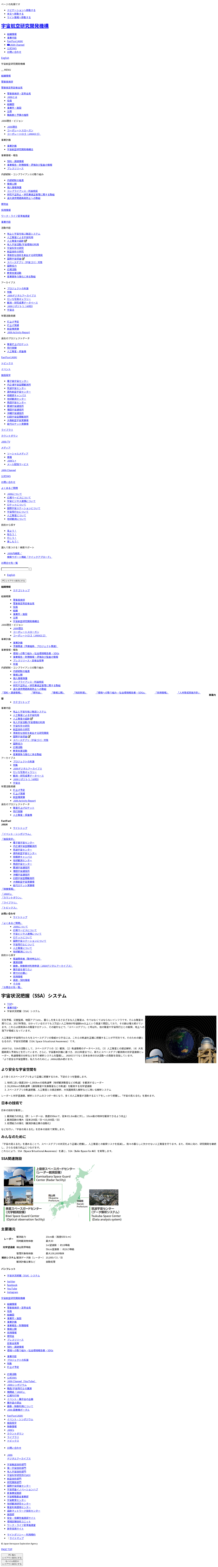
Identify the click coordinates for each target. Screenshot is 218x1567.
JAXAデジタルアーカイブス (21, 295)
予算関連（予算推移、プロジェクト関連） (35, 646)
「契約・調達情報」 (12, 692)
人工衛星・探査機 (16, 351)
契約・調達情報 (15, 161)
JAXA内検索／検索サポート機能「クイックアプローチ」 (29, 555)
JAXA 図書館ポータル (18, 1409)
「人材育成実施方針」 (189, 692)
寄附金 (4, 204)
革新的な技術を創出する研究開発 (25, 255)
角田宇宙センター (16, 402)
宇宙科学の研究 (15, 248)
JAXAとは (12, 97)
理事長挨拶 (7, 81)
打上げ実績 (13, 325)
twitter (11, 1281)
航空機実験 (13, 328)
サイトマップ (16, 1538)
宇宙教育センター (16, 1500)
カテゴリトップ (21, 590)
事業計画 (12, 145)
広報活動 (12, 269)
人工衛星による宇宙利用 (20, 237)
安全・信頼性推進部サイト (21, 1518)
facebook (12, 1285)
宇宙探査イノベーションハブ (22, 1489)
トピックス (7, 363)
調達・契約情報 (21, 980)
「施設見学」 (8, 839)
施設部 (10, 1514)
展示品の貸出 (14, 1402)
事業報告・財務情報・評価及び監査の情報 (29, 165)
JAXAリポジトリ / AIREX (20, 306)
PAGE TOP (6, 1549)
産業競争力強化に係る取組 (21, 276)
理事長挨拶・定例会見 (19, 93)
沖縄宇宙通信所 (15, 413)
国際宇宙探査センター (19, 1486)
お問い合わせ (8, 482)
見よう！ (12, 530)
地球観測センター (16, 399)
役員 (9, 100)
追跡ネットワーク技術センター (23, 1510)
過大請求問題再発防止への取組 (23, 198)
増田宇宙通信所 (15, 409)
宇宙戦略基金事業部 (17, 1496)
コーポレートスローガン (20, 130)
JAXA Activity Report (18, 332)
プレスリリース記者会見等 (15, 1341)
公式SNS (6, 476)
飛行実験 (12, 347)
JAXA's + (11, 460)
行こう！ (12, 538)
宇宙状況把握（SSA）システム (23, 1275)
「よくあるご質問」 (12, 923)
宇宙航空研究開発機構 (25, 25)
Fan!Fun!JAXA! (9, 357)
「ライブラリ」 (9, 902)
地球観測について (16, 519)
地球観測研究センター (19, 1503)
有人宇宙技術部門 (16, 1471)
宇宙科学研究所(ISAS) (19, 1475)
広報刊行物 (13, 1395)
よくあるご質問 (9, 488)
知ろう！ (12, 534)
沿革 (9, 111)
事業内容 (6, 222)
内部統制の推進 (15, 180)
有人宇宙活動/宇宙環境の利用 (23, 244)
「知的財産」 (80, 692)
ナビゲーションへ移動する (21, 10)
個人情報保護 (14, 187)
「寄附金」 (37, 692)
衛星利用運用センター (19, 1507)
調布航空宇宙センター (19, 391)
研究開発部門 (14, 1482)
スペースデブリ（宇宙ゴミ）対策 (24, 262)
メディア (6, 447)
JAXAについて (14, 494)
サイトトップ (20, 828)
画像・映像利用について (20, 1406)
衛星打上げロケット (17, 344)
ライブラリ (7, 429)
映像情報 (12, 1426)
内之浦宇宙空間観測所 (19, 384)
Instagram (12, 1292)
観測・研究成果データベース (22, 302)
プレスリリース (15, 168)
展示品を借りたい (22, 969)
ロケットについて (16, 504)
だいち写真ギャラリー (19, 299)
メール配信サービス (17, 464)
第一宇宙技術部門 (16, 1468)
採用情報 (6, 210)
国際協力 (12, 266)
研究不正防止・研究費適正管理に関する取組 (31, 194)
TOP (9, 1004)
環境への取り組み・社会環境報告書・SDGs (36, 653)
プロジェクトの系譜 (17, 288)
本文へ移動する (15, 13)
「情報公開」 (58, 692)
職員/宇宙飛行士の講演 (19, 1388)
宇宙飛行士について (17, 511)
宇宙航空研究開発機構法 (20, 149)
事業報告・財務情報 (17, 1325)
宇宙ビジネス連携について (21, 501)
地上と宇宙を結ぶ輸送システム (23, 233)
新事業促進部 (14, 1493)
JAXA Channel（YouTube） (21, 1381)
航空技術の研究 (15, 251)
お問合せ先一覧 (9, 563)
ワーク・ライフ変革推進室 (15, 216)
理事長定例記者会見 (12, 87)
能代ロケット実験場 (17, 424)
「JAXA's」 (7, 894)
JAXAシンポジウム (17, 1385)
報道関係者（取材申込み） (27, 958)
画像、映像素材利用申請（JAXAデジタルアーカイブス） (43, 966)
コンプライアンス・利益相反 (22, 191)
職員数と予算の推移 (17, 115)
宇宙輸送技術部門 (16, 1464)
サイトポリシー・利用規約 (21, 1534)
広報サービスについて (19, 497)
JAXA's (10, 1430)
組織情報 (6, 75)
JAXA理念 (12, 126)
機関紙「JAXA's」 (16, 1392)
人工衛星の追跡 (15, 241)
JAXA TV (5, 441)
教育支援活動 (14, 273)
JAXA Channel (8, 470)
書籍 (9, 457)
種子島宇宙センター (17, 381)
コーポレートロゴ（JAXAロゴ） (24, 134)
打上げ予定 (13, 321)
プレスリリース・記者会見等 (28, 660)
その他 (16, 983)
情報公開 (12, 184)
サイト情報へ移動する (19, 17)
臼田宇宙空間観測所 (17, 416)
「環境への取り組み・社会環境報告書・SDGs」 (121, 692)
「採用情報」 (162, 692)
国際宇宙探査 (14, 258)
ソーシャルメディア (17, 453)
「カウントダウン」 (12, 897)
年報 (15, 664)
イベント (6, 369)
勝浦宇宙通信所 (15, 406)
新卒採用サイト (15, 1528)
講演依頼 (18, 962)
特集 (9, 292)
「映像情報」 (8, 889)
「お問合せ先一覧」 (12, 987)
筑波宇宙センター (16, 388)
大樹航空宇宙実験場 (17, 420)
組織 (15, 610)
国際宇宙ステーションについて (23, 508)
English (5, 58)
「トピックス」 (9, 907)
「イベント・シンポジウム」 (16, 834)
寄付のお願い (20, 973)
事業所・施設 (14, 107)
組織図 (10, 104)
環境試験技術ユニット (19, 1521)
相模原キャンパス (16, 395)
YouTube (12, 1288)
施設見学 (6, 375)
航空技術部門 (14, 1478)
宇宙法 (10, 309)
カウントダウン (9, 435)
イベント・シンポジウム (20, 1419)
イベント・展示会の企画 (20, 1399)
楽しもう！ (13, 541)
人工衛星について (16, 515)
